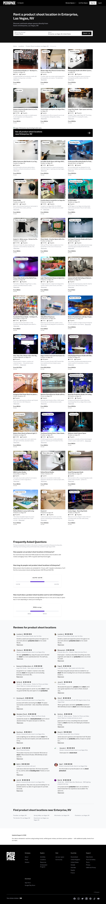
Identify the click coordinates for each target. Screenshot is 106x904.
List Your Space (83, 3)
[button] (31, 33)
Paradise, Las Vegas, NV (19, 815)
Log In (100, 3)
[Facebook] (75, 898)
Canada (73, 865)
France (73, 873)
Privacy (88, 865)
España (73, 870)
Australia (73, 867)
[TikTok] (94, 898)
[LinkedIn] (86, 898)
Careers (27, 862)
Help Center (89, 857)
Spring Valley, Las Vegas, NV (41, 815)
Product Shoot (19, 34)
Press (26, 859)
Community (58, 859)
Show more (16, 80)
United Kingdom (75, 859)
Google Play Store (30, 885)
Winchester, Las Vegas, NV (61, 815)
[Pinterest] (90, 898)
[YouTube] (98, 898)
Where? (50, 32)
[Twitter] (82, 898)
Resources (43, 862)
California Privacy (91, 867)
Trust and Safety (90, 859)
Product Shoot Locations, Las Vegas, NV (37, 46)
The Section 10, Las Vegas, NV (21, 818)
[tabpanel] (25, 59)
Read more (20, 645)
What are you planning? (20, 32)
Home (15, 46)
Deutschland (74, 857)
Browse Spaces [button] (70, 3)
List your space (59, 857)
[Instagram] (79, 898)
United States (75, 862)
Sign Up (93, 3)
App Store (28, 883)
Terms (88, 862)
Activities (42, 857)
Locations (21, 46)
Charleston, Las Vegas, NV (82, 815)
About (26, 857)
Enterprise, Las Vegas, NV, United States (59, 34)
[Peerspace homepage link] (9, 3)
